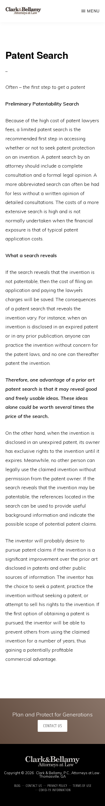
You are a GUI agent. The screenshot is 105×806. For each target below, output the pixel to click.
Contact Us (52, 725)
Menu (93, 10)
